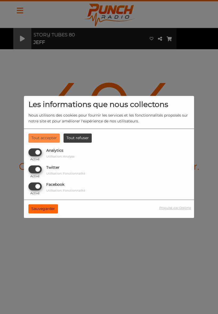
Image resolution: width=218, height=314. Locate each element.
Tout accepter (44, 137)
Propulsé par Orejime (175, 208)
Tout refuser (77, 137)
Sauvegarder (43, 208)
